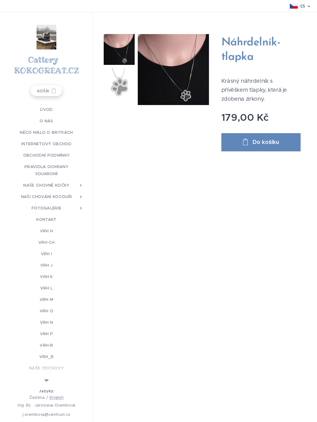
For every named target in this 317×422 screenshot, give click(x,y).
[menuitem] (46, 109)
